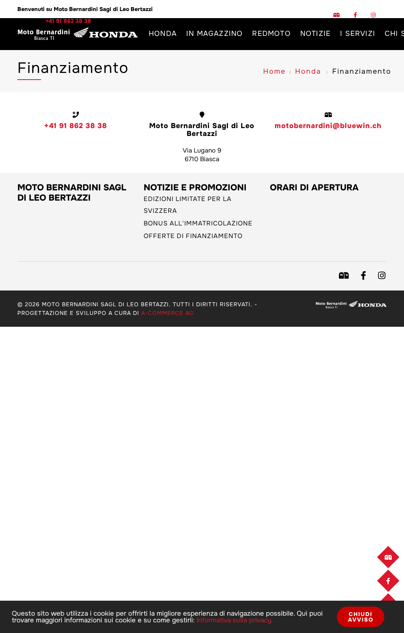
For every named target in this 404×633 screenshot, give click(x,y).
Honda (308, 71)
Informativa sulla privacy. (234, 620)
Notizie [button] (315, 33)
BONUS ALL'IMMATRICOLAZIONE (198, 223)
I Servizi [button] (357, 33)
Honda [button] (163, 33)
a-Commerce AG (167, 312)
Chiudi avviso (361, 617)
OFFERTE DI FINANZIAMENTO (193, 236)
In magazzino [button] (214, 33)
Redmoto (271, 33)
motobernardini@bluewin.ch (328, 125)
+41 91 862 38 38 (75, 125)
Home (274, 71)
